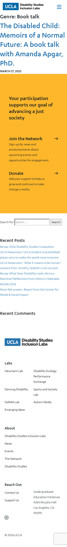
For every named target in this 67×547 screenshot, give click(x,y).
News (8, 443)
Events (9, 451)
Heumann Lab (14, 371)
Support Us (12, 500)
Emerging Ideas (15, 409)
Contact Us (12, 492)
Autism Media (43, 402)
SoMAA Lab (12, 402)
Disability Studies (16, 466)
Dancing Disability (16, 389)
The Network (13, 459)
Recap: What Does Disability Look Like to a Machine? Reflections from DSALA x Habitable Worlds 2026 (29, 278)
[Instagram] (6, 517)
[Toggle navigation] (59, 8)
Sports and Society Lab (46, 391)
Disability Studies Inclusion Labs (25, 436)
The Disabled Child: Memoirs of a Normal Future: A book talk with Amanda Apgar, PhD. (32, 44)
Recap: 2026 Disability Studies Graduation (27, 247)
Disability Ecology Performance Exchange (45, 376)
